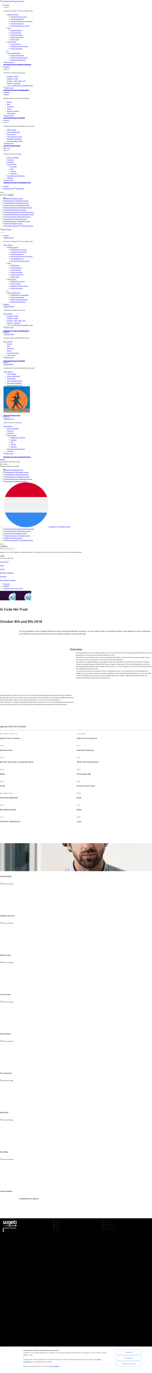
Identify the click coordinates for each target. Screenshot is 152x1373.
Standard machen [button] (17, 198)
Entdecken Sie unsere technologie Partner (17, 182)
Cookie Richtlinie (108, 1224)
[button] (9, 5)
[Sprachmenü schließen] (8, 464)
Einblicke (11, 334)
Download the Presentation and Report (33, 639)
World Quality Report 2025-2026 (14, 118)
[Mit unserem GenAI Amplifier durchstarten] (78, 62)
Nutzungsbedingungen (110, 1230)
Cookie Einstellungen (109, 1226)
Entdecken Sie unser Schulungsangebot (16, 90)
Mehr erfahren (8, 245)
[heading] (37, 738)
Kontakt (57, 1230)
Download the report (27, 1210)
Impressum (107, 1220)
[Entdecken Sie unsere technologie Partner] (78, 180)
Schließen (10, 195)
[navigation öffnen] (4, 232)
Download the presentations (30, 1204)
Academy (11, 306)
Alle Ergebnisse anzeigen (8, 580)
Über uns (11, 419)
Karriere (11, 364)
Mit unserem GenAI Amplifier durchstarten (17, 64)
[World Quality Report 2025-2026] (78, 115)
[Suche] (0, 232)
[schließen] (2, 232)
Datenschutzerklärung (109, 1228)
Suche (2, 556)
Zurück (6, 237)
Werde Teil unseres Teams (12, 146)
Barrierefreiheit (108, 1222)
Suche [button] (2, 192)
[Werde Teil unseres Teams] (78, 143)
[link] (12, 1)
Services (11, 237)
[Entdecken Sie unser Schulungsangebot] (78, 88)
